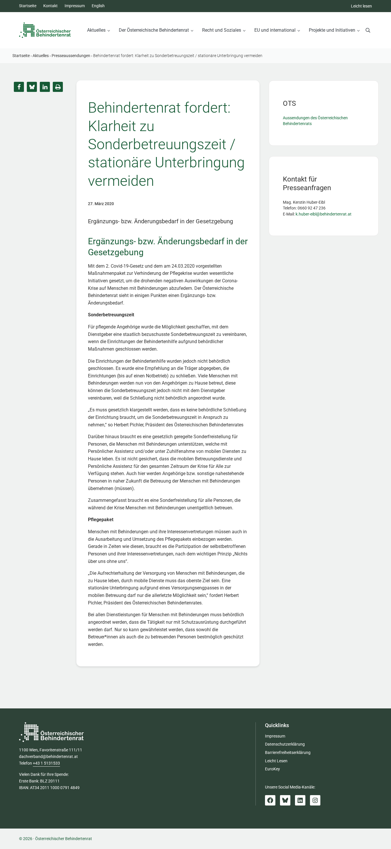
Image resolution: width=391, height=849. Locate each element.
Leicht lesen (361, 6)
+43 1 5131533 (46, 763)
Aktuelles (41, 55)
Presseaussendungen (71, 55)
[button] (19, 87)
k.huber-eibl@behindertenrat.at (323, 214)
